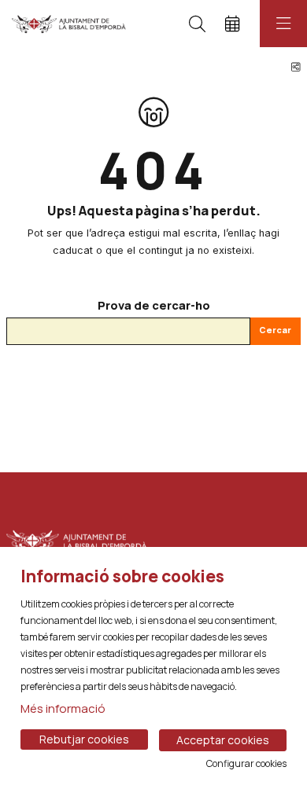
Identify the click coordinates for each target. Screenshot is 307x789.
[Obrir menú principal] (283, 23)
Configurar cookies (246, 764)
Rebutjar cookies (84, 739)
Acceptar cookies (222, 739)
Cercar (275, 330)
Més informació (62, 708)
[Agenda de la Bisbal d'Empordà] (69, 23)
